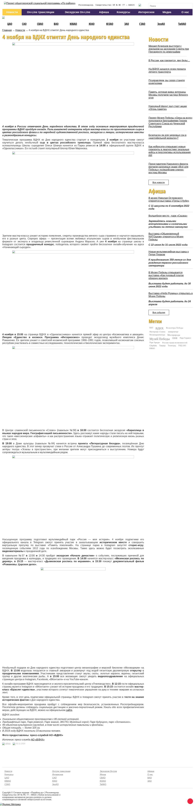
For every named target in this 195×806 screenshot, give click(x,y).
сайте (69, 710)
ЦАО (9, 24)
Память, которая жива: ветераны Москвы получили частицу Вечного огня (168, 95)
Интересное (146, 12)
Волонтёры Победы (174, 327)
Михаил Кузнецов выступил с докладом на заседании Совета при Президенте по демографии (169, 49)
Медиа (167, 12)
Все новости (158, 182)
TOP (189, 800)
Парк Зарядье (154, 342)
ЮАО (91, 24)
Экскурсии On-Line (77, 12)
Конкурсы (123, 12)
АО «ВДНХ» (37, 739)
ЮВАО (73, 24)
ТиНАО (182, 24)
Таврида (162, 345)
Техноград (172, 345)
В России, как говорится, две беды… (169, 60)
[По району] (39, 3)
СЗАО (142, 24)
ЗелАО (161, 24)
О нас (185, 12)
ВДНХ (8, 744)
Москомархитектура (157, 334)
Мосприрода (173, 334)
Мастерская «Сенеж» (157, 331)
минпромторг (173, 331)
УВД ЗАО (182, 345)
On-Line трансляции (40, 12)
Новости (12, 12)
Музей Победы (159, 339)
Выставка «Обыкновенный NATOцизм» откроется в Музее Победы (166, 236)
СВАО (40, 24)
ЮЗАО (109, 24)
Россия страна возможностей (174, 342)
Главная (7, 30)
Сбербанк (153, 345)
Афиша (104, 12)
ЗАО (126, 24)
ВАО (56, 24)
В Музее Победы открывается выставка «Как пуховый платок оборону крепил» (166, 275)
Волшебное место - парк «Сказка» (168, 215)
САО (24, 24)
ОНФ (174, 338)
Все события (158, 312)
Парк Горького (185, 338)
